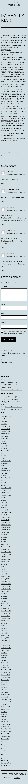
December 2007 (6, 552)
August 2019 (5, 441)
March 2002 (4, 721)
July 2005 (4, 623)
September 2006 (6, 588)
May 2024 (4, 424)
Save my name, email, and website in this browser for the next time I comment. (15, 332)
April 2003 (4, 689)
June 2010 (4, 500)
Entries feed (4, 760)
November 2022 (6, 433)
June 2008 (4, 537)
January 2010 (5, 510)
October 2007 (5, 556)
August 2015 (5, 451)
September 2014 (6, 461)
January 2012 (5, 475)
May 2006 (4, 598)
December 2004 (6, 640)
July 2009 (4, 515)
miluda (10, 171)
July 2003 (4, 682)
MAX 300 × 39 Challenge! (9, 385)
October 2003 (5, 675)
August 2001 (5, 739)
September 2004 (6, 648)
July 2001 (4, 741)
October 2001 (5, 734)
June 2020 (4, 438)
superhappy (12, 207)
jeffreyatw (11, 230)
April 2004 (4, 660)
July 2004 (4, 652)
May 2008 (4, 539)
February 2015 (5, 458)
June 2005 (4, 625)
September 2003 (6, 677)
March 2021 (4, 436)
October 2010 (5, 492)
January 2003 (5, 697)
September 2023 (6, 431)
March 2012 (4, 473)
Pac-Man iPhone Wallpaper (13, 407)
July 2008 (4, 534)
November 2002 (6, 702)
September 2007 (6, 559)
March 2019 (4, 446)
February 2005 (5, 635)
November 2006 (6, 584)
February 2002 (5, 724)
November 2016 (6, 448)
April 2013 (4, 468)
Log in (3, 758)
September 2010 (6, 495)
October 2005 (5, 616)
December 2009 (6, 512)
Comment (4, 286)
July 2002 (4, 712)
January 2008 (5, 549)
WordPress (17, 778)
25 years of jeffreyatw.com (9, 382)
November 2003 (6, 672)
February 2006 (5, 606)
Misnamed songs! (13, 399)
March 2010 (4, 505)
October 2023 (5, 429)
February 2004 (5, 665)
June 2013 (4, 465)
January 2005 (5, 638)
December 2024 (6, 421)
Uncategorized (5, 751)
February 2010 (5, 507)
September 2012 (6, 470)
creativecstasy (13, 189)
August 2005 (5, 620)
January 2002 (5, 726)
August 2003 (5, 680)
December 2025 (6, 416)
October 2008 (5, 527)
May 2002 (4, 716)
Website (3, 322)
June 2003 (4, 684)
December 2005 (6, 611)
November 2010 (6, 490)
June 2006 (4, 596)
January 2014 (5, 463)
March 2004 (5, 662)
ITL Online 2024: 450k (8, 387)
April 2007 (4, 571)
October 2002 (5, 704)
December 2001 (6, 729)
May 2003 (4, 687)
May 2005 (4, 628)
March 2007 (4, 574)
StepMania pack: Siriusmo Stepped (11, 390)
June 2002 (4, 714)
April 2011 (4, 485)
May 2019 (4, 443)
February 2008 (5, 547)
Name (3, 304)
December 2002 (6, 699)
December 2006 (6, 581)
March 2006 (4, 603)
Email (3, 313)
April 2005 (4, 630)
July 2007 (4, 564)
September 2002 (6, 707)
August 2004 (5, 650)
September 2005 (6, 618)
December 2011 (5, 478)
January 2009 (5, 520)
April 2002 (4, 719)
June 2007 (4, 566)
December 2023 (6, 426)
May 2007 (4, 569)
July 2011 (4, 480)
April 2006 (4, 601)
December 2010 (6, 488)
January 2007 (5, 579)
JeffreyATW (6, 154)
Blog (11, 156)
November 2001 (6, 731)
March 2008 (4, 544)
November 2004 (6, 643)
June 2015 (4, 456)
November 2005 (6, 613)
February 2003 (5, 694)
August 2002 (5, 709)
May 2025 (4, 419)
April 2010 (4, 502)
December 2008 (6, 522)
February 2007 (5, 576)
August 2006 (5, 591)
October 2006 (5, 586)
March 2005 (4, 633)
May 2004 (4, 657)
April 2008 (4, 542)
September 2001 (6, 736)
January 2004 (5, 667)
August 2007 (5, 561)
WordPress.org (5, 765)
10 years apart (5, 380)
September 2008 (6, 529)
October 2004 (5, 645)
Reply (2, 183)
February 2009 (5, 517)
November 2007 (6, 554)
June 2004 (4, 655)
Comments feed (6, 763)
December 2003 (6, 670)
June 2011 (4, 483)
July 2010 (4, 497)
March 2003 (4, 692)
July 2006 (4, 593)
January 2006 (5, 608)
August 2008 (5, 532)
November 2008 (6, 524)
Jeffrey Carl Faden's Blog (13, 774)
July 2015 (4, 453)
